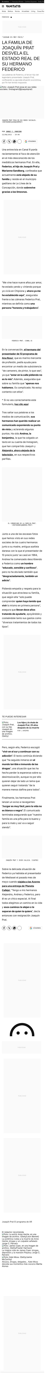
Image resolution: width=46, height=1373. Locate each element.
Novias (17, 11)
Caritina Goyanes (31, 1)
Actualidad (25, 11)
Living (33, 11)
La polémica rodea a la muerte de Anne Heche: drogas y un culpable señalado (20, 1240)
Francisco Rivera (17, 1)
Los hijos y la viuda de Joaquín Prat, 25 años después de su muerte (28, 725)
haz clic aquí (21, 404)
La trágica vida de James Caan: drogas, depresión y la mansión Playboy (20, 1251)
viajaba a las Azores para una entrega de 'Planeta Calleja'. (21, 886)
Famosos (5, 17)
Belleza (10, 11)
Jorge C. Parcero (14, 131)
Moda (4, 11)
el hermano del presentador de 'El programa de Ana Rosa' (21, 353)
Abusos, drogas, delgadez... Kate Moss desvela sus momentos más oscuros (20, 1262)
